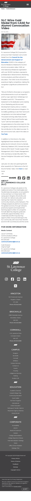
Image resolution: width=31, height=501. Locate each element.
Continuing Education (15, 395)
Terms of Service (15, 461)
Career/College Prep (15, 393)
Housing (15, 370)
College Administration (15, 435)
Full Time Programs (15, 400)
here (20, 169)
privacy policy (17, 486)
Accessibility (15, 425)
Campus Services (15, 363)
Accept (25, 489)
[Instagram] (6, 280)
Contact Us (15, 365)
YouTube (4, 134)
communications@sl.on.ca (10, 241)
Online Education (15, 405)
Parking (15, 375)
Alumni (15, 428)
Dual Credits (15, 398)
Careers (15, 433)
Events (15, 368)
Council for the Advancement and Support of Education (12, 60)
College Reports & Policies (15, 438)
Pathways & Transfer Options (15, 408)
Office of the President (15, 445)
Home (3, 8)
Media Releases (10, 8)
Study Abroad (15, 413)
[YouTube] (19, 280)
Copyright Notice (15, 470)
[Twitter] (15, 286)
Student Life (15, 378)
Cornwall (15, 358)
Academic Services (15, 390)
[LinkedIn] (25, 280)
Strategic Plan (15, 448)
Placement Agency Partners (15, 410)
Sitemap (15, 467)
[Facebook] (13, 280)
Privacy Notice (15, 458)
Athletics (15, 360)
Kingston (15, 353)
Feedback (15, 464)
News (15, 443)
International (15, 403)
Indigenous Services (15, 373)
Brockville (15, 355)
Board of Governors (15, 430)
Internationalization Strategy (15, 440)
